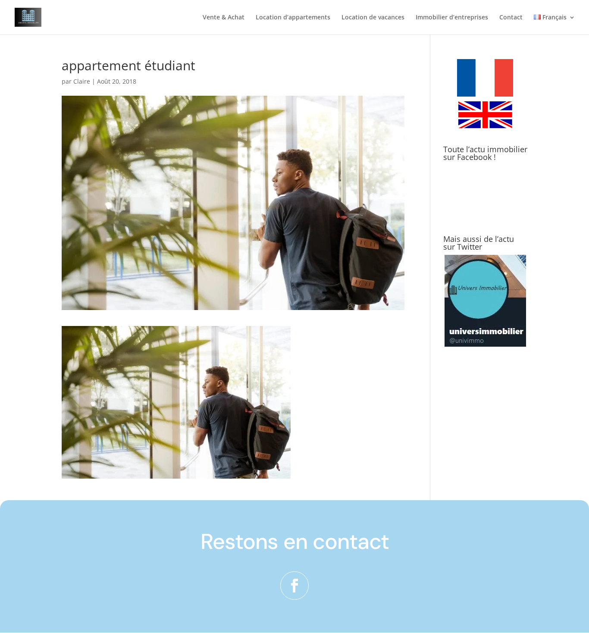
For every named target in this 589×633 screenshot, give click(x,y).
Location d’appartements (293, 17)
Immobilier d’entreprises (452, 17)
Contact (511, 17)
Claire (81, 81)
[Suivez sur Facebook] (294, 585)
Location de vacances (372, 17)
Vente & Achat (223, 17)
